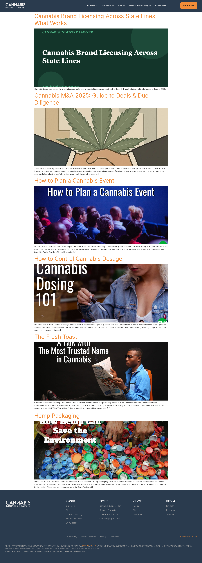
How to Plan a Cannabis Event (74, 180)
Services (91, 5)
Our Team (106, 5)
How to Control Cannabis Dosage (78, 258)
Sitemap (103, 537)
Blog (120, 5)
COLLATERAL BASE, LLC (89, 545)
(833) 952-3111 (191, 537)
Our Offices (138, 501)
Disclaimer (115, 537)
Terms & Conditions (88, 537)
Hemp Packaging (57, 415)
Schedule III (160, 5)
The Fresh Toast (55, 336)
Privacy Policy (71, 537)
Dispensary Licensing (138, 5)
